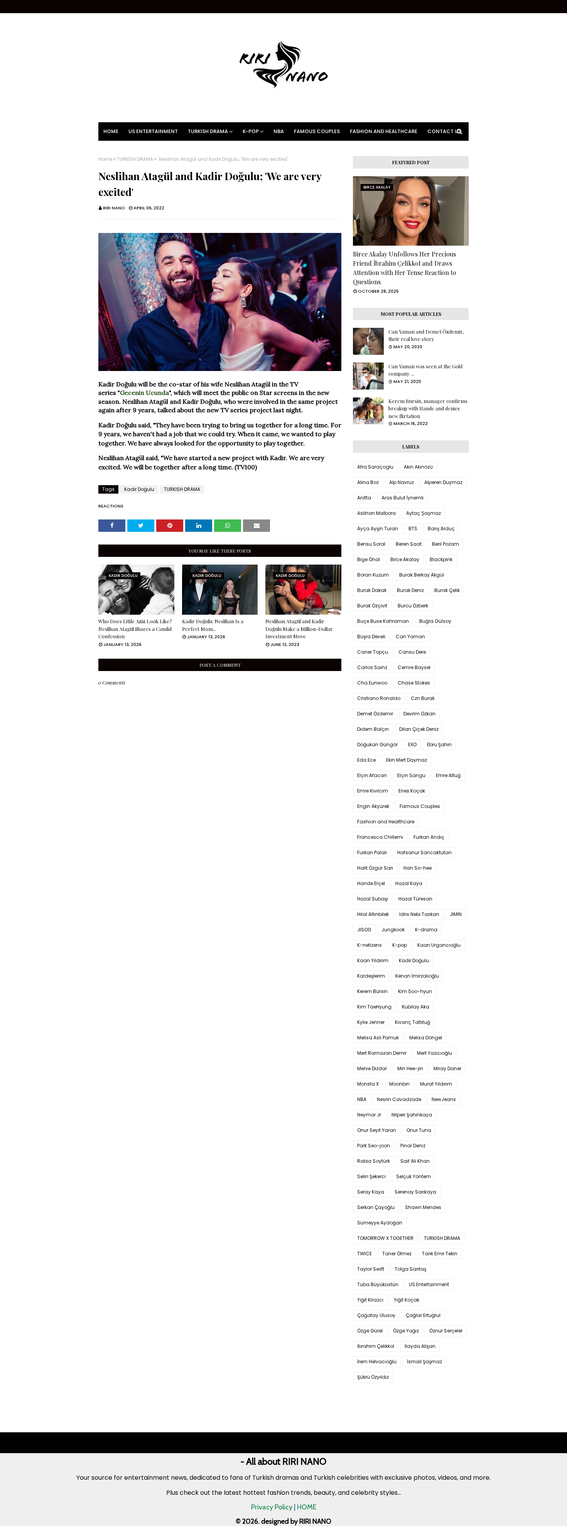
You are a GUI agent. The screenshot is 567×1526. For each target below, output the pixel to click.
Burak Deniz (410, 590)
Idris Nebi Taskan (419, 914)
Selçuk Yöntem (413, 1176)
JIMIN (456, 914)
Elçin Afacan (372, 775)
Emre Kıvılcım (372, 790)
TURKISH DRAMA (135, 159)
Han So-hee (417, 868)
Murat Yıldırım (436, 1084)
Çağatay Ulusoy (376, 1315)
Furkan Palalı (372, 852)
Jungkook (393, 929)
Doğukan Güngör (377, 744)
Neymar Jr (369, 1114)
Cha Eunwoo (372, 683)
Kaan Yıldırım (372, 960)
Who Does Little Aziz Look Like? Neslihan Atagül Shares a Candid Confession (135, 628)
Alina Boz (368, 482)
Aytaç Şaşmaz (423, 513)
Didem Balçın (373, 729)
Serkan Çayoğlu (376, 1207)
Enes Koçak (411, 790)
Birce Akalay (404, 559)
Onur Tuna (419, 1130)
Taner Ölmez (397, 1253)
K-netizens (369, 945)
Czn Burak (423, 698)
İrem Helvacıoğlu (377, 1361)
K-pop (399, 945)
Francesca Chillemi (380, 837)
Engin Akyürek (373, 806)
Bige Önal (368, 559)
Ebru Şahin (439, 744)
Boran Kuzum (373, 575)
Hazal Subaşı (372, 898)
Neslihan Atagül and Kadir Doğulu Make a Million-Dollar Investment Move (299, 628)
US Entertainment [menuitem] (153, 131)
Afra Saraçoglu (375, 467)
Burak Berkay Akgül (421, 575)
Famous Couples (420, 806)
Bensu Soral (371, 544)
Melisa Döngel (425, 1037)
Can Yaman (410, 636)
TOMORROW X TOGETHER (385, 1238)
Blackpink (441, 559)
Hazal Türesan (415, 898)
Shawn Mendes (423, 1207)
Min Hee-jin (410, 1068)
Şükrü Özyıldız (373, 1377)
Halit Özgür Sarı (375, 868)
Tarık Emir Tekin (439, 1253)
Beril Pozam (445, 544)
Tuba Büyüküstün (377, 1284)
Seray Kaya (370, 1192)
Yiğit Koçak (406, 1300)
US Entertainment (429, 1284)
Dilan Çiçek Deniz (419, 729)
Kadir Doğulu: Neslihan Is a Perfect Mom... (212, 625)
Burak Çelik (447, 590)
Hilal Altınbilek (373, 914)
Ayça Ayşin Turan (377, 528)
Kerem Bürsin (372, 991)
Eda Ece (366, 760)
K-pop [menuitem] (251, 131)
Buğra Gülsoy (435, 621)
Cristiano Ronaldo (378, 698)
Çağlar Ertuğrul (423, 1315)
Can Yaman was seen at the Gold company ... (425, 370)
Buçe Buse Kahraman (383, 621)
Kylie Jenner (371, 1022)
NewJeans (444, 1099)
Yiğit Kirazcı (370, 1300)
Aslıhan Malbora (376, 513)
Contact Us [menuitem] (444, 131)
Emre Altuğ (448, 775)
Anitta (364, 497)
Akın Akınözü (418, 467)
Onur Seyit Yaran (376, 1130)
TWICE (364, 1253)
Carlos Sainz (372, 667)
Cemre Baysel (414, 667)
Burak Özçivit (372, 605)
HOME (306, 1507)
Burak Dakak (371, 590)
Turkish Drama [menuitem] (208, 131)
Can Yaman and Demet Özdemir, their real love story (426, 335)
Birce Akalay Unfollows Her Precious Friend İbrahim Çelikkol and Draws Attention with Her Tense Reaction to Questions (404, 268)
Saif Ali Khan (415, 1161)
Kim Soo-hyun (415, 991)
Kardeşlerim (371, 976)
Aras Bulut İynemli (402, 497)
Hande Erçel (371, 883)
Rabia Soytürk (373, 1161)
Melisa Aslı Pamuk (378, 1037)
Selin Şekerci (371, 1176)
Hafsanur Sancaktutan (424, 852)
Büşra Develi (371, 636)
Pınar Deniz (412, 1145)
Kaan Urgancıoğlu (439, 945)
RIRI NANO (114, 208)
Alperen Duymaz (443, 482)
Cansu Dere (412, 652)
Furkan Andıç (428, 837)
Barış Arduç (441, 528)
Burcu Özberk (413, 605)
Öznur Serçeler (445, 1330)
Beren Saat (409, 544)
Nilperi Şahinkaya (412, 1114)
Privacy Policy (271, 1507)
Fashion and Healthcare (385, 821)
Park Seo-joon (373, 1145)
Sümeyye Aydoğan (379, 1222)
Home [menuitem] (110, 131)
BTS (412, 528)
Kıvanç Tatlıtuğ (412, 1022)
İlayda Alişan (420, 1346)
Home (105, 159)
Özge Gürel (370, 1330)
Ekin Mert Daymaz (406, 760)
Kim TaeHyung (374, 1006)
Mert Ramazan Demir (382, 1053)
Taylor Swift (370, 1269)
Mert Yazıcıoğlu (434, 1053)
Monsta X (368, 1084)
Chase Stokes (414, 683)
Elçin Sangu (411, 775)
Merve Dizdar (372, 1068)
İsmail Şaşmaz (424, 1361)
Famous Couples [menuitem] (317, 131)
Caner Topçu (372, 652)
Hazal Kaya (408, 883)
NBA (361, 1099)
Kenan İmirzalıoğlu (417, 976)
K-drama (426, 929)
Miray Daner (447, 1068)
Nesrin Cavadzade (399, 1099)
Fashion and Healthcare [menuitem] (383, 131)
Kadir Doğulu (139, 489)
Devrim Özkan (419, 713)
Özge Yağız (406, 1330)
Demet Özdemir (375, 713)
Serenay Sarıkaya (415, 1192)
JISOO (364, 929)
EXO (412, 744)
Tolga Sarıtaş (410, 1269)
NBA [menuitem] (278, 131)
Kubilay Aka (415, 1006)
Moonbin (399, 1084)
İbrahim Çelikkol (375, 1346)
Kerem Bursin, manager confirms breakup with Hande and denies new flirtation (427, 408)
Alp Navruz (401, 482)
